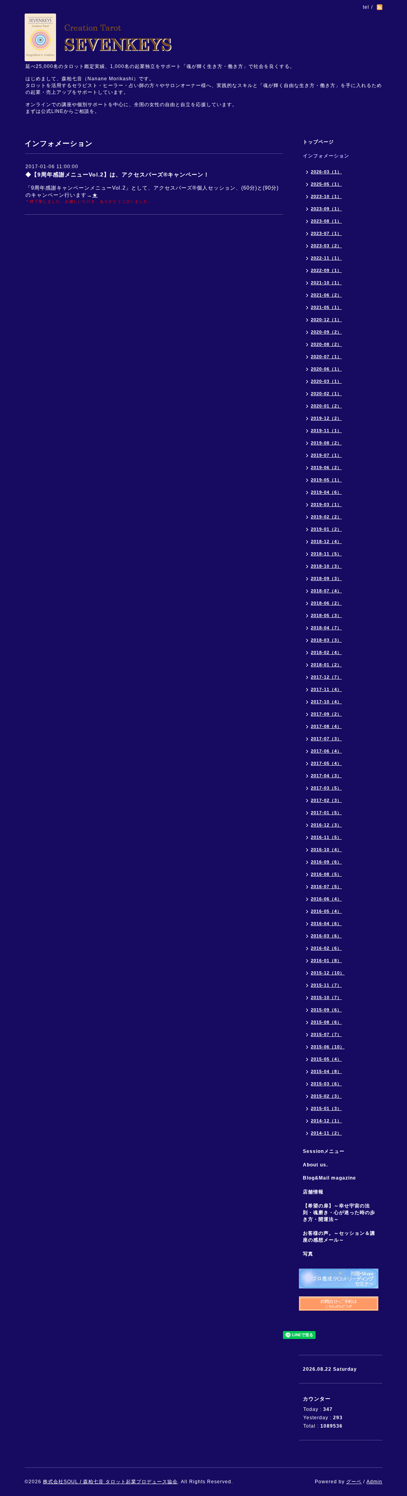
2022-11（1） (326, 258)
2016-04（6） (326, 923)
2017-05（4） (326, 763)
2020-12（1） (326, 319)
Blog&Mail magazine (332, 1178)
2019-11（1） (326, 430)
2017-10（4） (326, 701)
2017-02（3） (326, 800)
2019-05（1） (326, 479)
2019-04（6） (326, 492)
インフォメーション (326, 156)
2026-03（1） (326, 171)
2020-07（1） (326, 356)
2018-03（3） (326, 640)
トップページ (318, 142)
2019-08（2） (326, 442)
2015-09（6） (326, 1009)
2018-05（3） (326, 615)
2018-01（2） (326, 664)
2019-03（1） (326, 504)
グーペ (354, 1481)
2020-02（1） (326, 393)
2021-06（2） (326, 295)
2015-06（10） (328, 1046)
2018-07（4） (326, 590)
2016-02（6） (326, 948)
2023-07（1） (326, 233)
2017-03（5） (326, 788)
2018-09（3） (326, 578)
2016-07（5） (326, 886)
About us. (315, 1165)
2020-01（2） (326, 406)
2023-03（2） (326, 245)
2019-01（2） (326, 529)
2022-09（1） (326, 270)
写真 (308, 1254)
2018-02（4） (326, 652)
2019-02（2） (326, 516)
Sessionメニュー (324, 1151)
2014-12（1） (326, 1120)
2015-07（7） (326, 1034)
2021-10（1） (326, 282)
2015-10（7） (326, 997)
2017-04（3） (326, 775)
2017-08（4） (326, 726)
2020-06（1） (326, 369)
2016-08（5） (326, 874)
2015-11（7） (326, 985)
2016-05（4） (326, 911)
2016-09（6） (326, 862)
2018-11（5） (326, 553)
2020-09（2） (326, 332)
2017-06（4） (326, 751)
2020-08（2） (326, 344)
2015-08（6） (326, 1022)
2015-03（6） (326, 1083)
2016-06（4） (326, 898)
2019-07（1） (326, 455)
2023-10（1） (326, 196)
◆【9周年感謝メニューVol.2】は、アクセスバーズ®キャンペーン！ (117, 174)
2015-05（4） (326, 1059)
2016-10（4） (326, 849)
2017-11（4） (326, 689)
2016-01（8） (326, 960)
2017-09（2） (326, 714)
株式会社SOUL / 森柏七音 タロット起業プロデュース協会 (110, 1481)
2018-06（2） (326, 603)
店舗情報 (313, 1192)
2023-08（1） (326, 221)
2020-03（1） (326, 381)
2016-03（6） (326, 935)
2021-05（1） (326, 307)
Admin (374, 1481)
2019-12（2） (326, 418)
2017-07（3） (326, 738)
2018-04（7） (326, 627)
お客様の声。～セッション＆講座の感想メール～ (339, 1236)
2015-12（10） (328, 972)
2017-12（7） (326, 677)
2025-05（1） (326, 184)
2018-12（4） (326, 541)
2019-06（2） (326, 467)
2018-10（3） (326, 566)
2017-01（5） (326, 812)
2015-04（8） (326, 1071)
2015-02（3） (326, 1096)
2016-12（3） (326, 825)
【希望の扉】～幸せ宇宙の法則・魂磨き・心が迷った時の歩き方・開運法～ (339, 1212)
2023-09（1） (326, 208)
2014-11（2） (326, 1133)
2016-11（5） (326, 837)
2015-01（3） (326, 1108)
